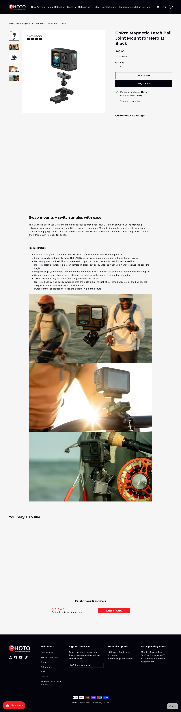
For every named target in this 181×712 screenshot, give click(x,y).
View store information (130, 101)
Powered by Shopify (101, 703)
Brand (70, 7)
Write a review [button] (114, 610)
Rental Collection (56, 7)
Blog (97, 7)
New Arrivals (38, 7)
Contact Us (108, 7)
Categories (84, 7)
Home (11, 23)
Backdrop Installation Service (134, 7)
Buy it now (144, 83)
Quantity (119, 62)
